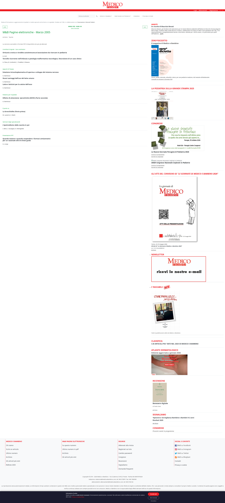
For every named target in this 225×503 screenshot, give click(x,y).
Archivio (5, 37)
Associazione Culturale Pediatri (86, 22)
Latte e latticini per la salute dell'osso (17, 84)
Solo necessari (153, 497)
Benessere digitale (160, 403)
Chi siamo (9, 445)
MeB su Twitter (183, 453)
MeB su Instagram (184, 449)
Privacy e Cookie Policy (78, 497)
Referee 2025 (11, 465)
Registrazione (214, 10)
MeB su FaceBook (184, 445)
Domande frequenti (126, 469)
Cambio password (125, 453)
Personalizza (153, 500)
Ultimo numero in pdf (70, 449)
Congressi (136, 16)
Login (195, 10)
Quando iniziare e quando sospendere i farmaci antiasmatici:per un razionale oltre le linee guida (27, 140)
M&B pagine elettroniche (122, 16)
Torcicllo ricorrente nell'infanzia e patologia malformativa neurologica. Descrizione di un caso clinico (42, 59)
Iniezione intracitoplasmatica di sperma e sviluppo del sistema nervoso (31, 72)
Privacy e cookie (181, 465)
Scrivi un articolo (12, 449)
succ (145, 27)
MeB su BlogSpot (183, 457)
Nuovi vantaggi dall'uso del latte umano (18, 78)
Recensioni (123, 461)
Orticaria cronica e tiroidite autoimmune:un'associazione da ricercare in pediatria (35, 53)
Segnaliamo (123, 465)
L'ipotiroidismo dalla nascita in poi (16, 125)
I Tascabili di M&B (147, 16)
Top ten (11, 37)
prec (5, 27)
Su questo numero (69, 445)
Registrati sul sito (125, 449)
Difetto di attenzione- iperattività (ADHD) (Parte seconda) (25, 98)
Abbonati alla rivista (126, 445)
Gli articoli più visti (13, 461)
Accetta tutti (153, 494)
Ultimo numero (11, 453)
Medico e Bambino (105, 16)
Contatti (178, 461)
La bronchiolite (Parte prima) (14, 111)
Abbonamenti (203, 10)
